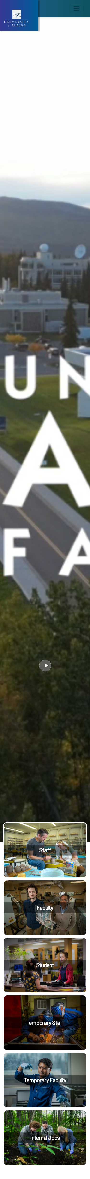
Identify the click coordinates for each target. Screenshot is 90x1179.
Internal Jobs (45, 1137)
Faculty (45, 907)
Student (45, 965)
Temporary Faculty (45, 1080)
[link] (45, 850)
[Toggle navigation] (76, 8)
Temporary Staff (45, 1022)
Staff (45, 850)
